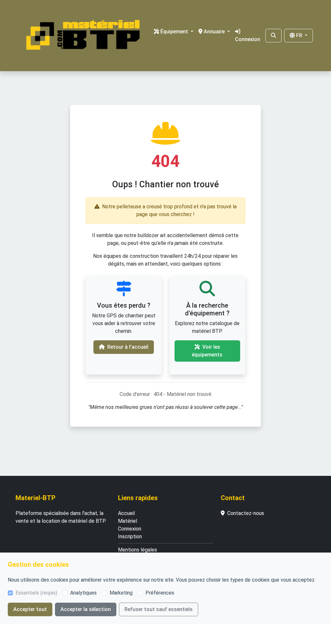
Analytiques (83, 593)
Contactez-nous (245, 513)
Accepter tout (30, 609)
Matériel (127, 521)
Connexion (247, 39)
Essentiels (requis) (36, 593)
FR (300, 35)
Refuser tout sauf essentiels (158, 609)
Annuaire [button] (215, 31)
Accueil (126, 513)
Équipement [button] (174, 31)
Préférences (159, 593)
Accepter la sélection (85, 609)
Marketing (121, 593)
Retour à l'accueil (127, 347)
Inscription (130, 536)
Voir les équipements (207, 351)
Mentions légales (137, 550)
